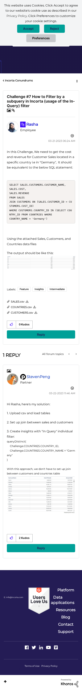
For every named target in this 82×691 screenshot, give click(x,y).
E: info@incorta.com (13, 597)
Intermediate (57, 289)
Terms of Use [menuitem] (32, 666)
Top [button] (5, 681)
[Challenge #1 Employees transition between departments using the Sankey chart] (69, 354)
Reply (41, 334)
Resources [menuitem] (66, 610)
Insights (39, 289)
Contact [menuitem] (65, 624)
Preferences (41, 38)
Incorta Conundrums (19, 80)
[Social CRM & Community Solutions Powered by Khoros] (69, 683)
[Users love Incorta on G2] (39, 600)
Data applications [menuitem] (62, 600)
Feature (24, 289)
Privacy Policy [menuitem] (49, 666)
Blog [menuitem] (65, 617)
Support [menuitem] (66, 631)
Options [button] (76, 80)
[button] (28, 29)
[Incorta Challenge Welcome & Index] (75, 354)
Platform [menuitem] (65, 590)
